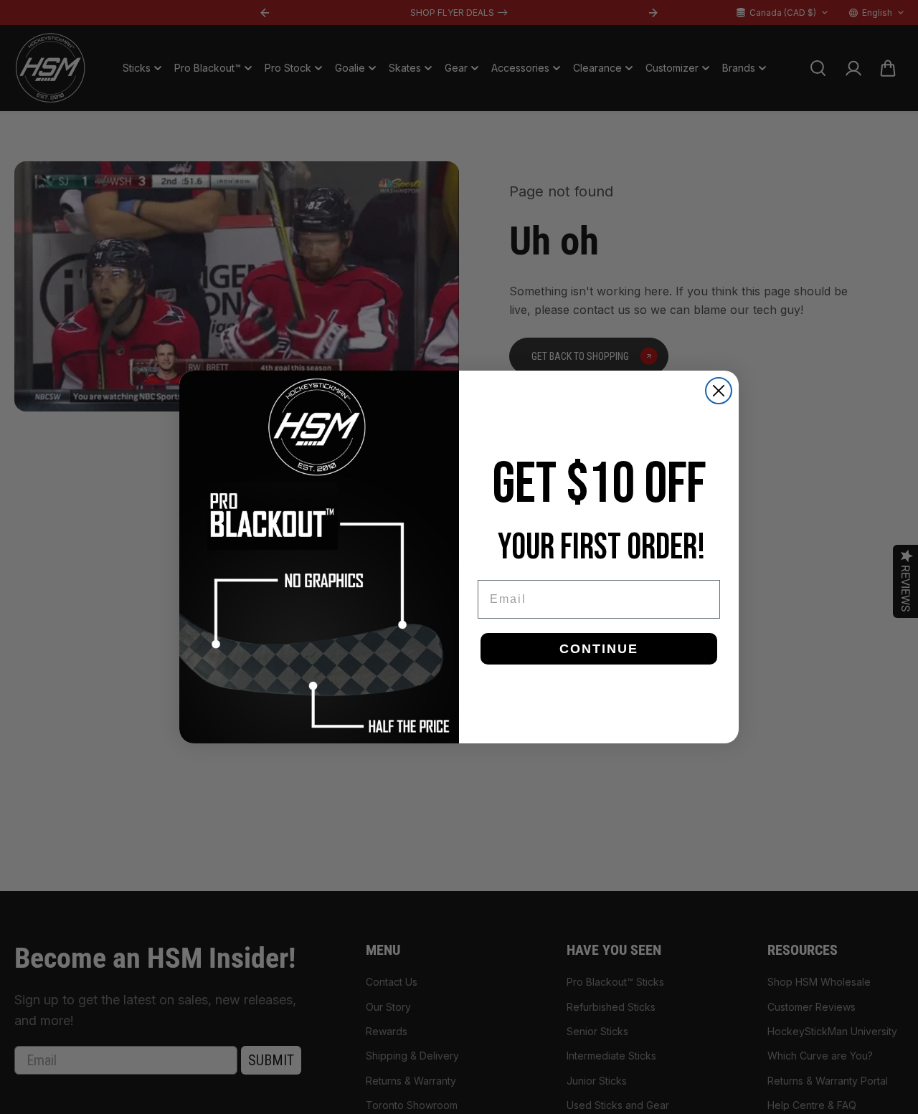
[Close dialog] (719, 391)
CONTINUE (598, 649)
